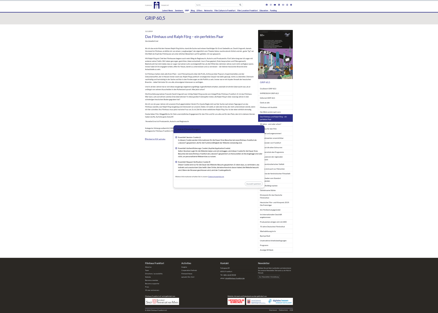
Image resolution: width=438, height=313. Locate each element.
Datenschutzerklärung (216, 177)
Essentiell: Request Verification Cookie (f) (218, 166)
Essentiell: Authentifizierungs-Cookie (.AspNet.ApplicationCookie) (220, 152)
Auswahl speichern (253, 184)
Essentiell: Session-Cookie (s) (217, 140)
